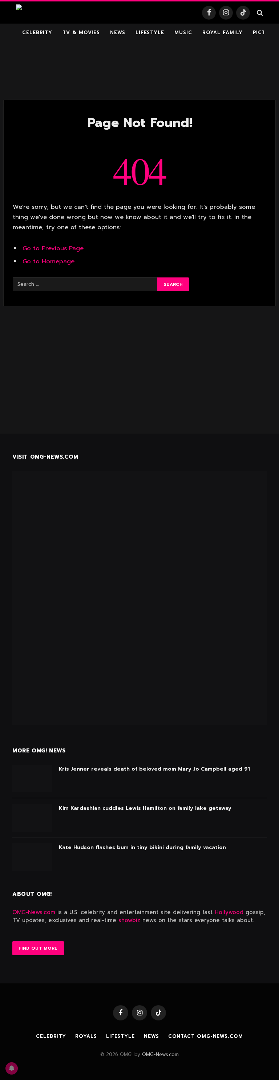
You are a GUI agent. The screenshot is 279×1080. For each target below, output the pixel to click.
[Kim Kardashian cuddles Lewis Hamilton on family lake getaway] (32, 818)
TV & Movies (81, 32)
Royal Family (222, 32)
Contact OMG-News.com (205, 1036)
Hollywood (229, 912)
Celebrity (37, 32)
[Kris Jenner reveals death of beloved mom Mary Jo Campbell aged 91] (32, 778)
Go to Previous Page (53, 248)
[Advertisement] (139, 70)
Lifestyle (150, 32)
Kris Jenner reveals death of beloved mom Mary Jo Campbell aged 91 (154, 769)
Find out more (38, 948)
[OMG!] (33, 12)
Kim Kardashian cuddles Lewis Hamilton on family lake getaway (145, 808)
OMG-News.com (33, 912)
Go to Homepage (48, 261)
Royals (86, 1036)
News (117, 32)
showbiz (129, 920)
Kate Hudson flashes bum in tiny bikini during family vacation (142, 847)
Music (183, 32)
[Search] (259, 12)
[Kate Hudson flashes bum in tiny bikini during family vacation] (32, 857)
